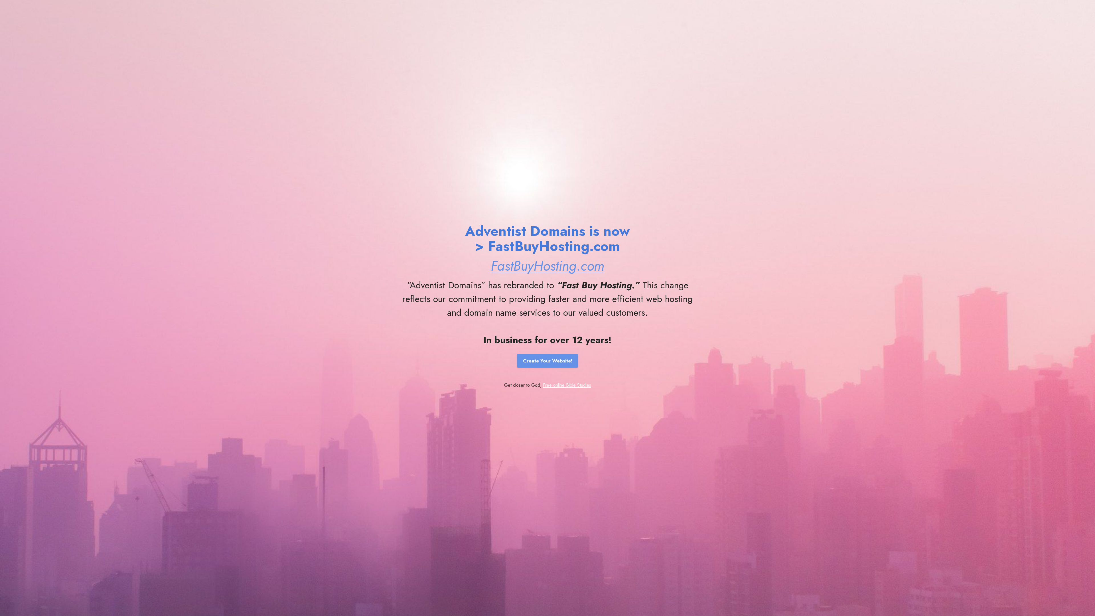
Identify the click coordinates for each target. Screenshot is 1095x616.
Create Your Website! (547, 360)
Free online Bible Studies (567, 385)
